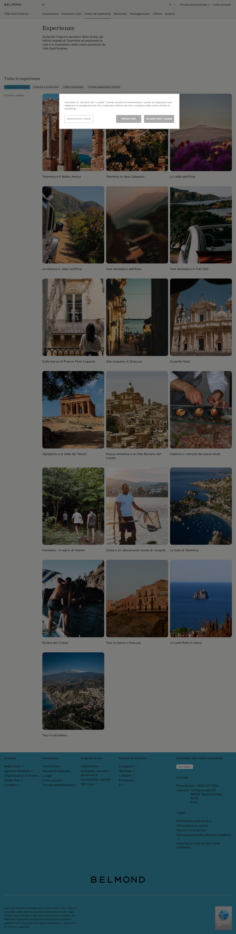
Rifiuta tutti (129, 118)
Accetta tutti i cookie (159, 118)
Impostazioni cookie (79, 118)
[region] (119, 111)
